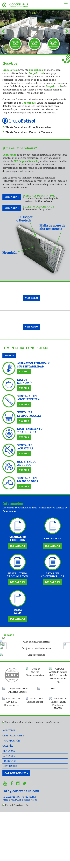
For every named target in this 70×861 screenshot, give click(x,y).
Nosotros (8, 730)
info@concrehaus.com (20, 791)
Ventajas (8, 750)
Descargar (11, 196)
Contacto (8, 755)
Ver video (31, 297)
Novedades (9, 766)
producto (9, 760)
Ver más (9, 355)
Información (11, 740)
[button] (3, 32)
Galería (7, 745)
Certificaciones (13, 735)
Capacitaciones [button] (15, 773)
